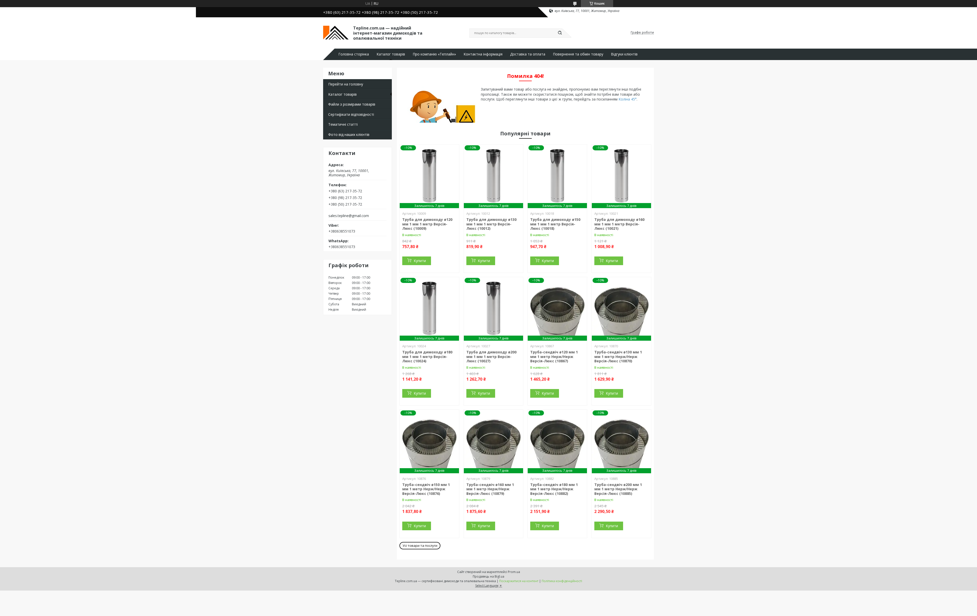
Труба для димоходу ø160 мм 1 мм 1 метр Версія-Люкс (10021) (619, 224)
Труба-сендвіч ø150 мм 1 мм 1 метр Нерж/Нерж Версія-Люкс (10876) (426, 489)
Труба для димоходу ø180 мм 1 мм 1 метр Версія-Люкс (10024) (427, 356)
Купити (420, 260)
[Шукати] (560, 33)
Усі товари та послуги (420, 545)
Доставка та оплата (527, 54)
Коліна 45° (628, 99)
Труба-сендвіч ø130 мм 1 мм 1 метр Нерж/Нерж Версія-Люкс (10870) (618, 356)
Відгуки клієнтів (624, 54)
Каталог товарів (391, 54)
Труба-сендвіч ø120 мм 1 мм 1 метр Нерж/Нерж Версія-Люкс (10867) (554, 356)
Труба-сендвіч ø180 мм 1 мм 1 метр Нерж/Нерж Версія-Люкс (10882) (554, 489)
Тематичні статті (343, 124)
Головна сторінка (353, 54)
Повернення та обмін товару (578, 54)
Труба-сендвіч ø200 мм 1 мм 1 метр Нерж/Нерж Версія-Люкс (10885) (618, 489)
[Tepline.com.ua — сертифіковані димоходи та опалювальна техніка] (336, 32)
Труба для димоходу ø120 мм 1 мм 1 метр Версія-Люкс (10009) (427, 224)
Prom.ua (514, 572)
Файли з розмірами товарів (351, 104)
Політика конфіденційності (562, 581)
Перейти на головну (345, 84)
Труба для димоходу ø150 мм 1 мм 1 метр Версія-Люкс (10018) (555, 224)
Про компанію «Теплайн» (434, 54)
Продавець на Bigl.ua (488, 576)
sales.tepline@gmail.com (348, 215)
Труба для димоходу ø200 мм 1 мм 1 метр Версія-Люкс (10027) (491, 356)
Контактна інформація (483, 54)
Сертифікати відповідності (351, 114)
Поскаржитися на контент (518, 581)
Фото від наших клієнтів (348, 134)
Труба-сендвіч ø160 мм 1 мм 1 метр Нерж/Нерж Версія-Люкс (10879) (490, 489)
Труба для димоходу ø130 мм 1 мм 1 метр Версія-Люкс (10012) (491, 224)
